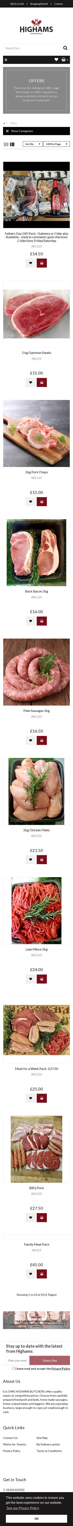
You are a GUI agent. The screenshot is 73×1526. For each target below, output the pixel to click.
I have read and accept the (43, 1368)
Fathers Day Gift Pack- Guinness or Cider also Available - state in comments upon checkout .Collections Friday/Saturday (36, 237)
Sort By (29, 144)
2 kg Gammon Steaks (36, 353)
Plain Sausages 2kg (36, 710)
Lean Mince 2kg (37, 949)
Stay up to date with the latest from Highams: (34, 1349)
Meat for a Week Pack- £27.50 (36, 1068)
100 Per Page (53, 144)
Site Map (42, 1437)
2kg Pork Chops (36, 472)
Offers (13, 123)
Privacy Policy (61, 1368)
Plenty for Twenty (14, 1444)
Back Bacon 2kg (36, 591)
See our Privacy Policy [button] (22, 1508)
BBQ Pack (36, 1188)
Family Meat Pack (36, 1244)
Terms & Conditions (49, 1451)
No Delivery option (48, 1444)
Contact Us (10, 1437)
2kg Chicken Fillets (36, 830)
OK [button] (36, 1518)
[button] (65, 60)
